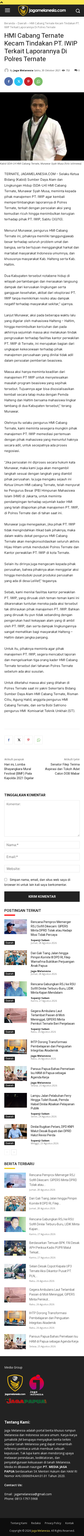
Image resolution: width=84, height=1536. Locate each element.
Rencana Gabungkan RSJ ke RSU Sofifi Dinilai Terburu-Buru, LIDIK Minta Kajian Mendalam (53, 988)
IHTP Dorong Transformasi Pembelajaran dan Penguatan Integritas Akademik (51, 1046)
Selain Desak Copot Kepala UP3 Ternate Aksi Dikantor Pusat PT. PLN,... (50, 1271)
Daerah (22, 23)
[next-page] (14, 1152)
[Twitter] (18, 81)
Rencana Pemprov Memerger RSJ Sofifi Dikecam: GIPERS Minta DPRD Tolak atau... (53, 1180)
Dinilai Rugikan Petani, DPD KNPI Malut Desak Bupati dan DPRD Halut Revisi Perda (52, 1131)
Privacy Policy (53, 1523)
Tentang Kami (19, 1523)
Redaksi (36, 1523)
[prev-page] (7, 1152)
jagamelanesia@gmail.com (33, 1494)
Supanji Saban (40, 940)
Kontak (69, 1523)
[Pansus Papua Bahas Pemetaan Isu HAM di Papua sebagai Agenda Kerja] (15, 1073)
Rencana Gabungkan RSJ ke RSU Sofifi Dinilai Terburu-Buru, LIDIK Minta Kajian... (54, 1224)
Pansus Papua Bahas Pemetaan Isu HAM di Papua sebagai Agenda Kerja (53, 1073)
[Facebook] (8, 81)
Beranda (9, 23)
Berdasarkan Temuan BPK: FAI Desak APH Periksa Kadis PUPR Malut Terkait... (54, 1247)
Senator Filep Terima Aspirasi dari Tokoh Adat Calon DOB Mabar (62, 768)
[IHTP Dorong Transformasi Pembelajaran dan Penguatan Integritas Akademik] (15, 1046)
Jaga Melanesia (23, 70)
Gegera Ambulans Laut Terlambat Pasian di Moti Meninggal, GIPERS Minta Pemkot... (52, 1294)
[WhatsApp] (38, 81)
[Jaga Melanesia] (7, 70)
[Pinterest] (28, 81)
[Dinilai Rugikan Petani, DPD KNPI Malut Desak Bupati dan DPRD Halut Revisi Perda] (15, 1131)
